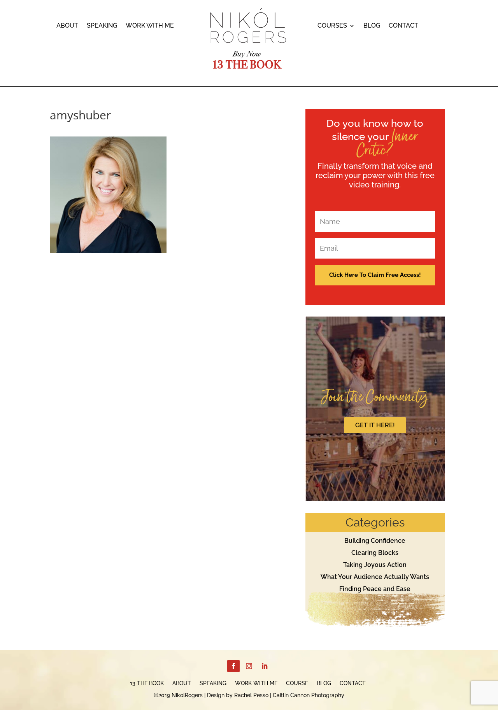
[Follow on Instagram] (249, 666)
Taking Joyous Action (375, 564)
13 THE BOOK (147, 683)
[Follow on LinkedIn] (264, 666)
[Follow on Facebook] (233, 666)
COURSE (297, 683)
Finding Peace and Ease (374, 589)
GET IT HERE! (375, 425)
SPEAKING (102, 26)
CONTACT (403, 26)
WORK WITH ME (150, 26)
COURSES (332, 26)
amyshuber (80, 115)
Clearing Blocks (374, 552)
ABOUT (67, 26)
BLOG (371, 26)
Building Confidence (374, 540)
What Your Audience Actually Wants (375, 577)
